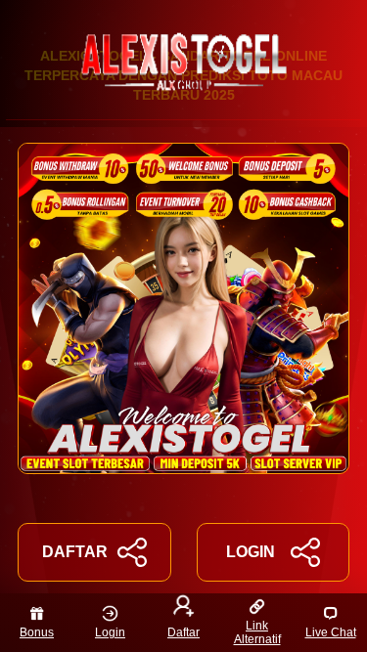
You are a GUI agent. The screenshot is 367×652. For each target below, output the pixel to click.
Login (110, 632)
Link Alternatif (257, 632)
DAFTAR (75, 551)
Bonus (37, 632)
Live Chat (330, 632)
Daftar (183, 632)
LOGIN (250, 551)
